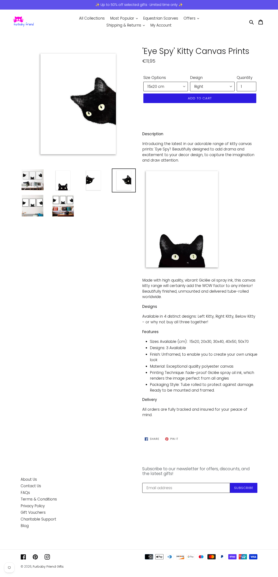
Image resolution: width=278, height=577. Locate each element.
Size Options (154, 77)
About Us (29, 479)
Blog (25, 525)
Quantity (244, 77)
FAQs (25, 492)
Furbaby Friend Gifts (48, 566)
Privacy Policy (33, 506)
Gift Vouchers (33, 512)
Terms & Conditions (39, 499)
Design (196, 77)
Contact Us (31, 486)
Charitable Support (38, 519)
